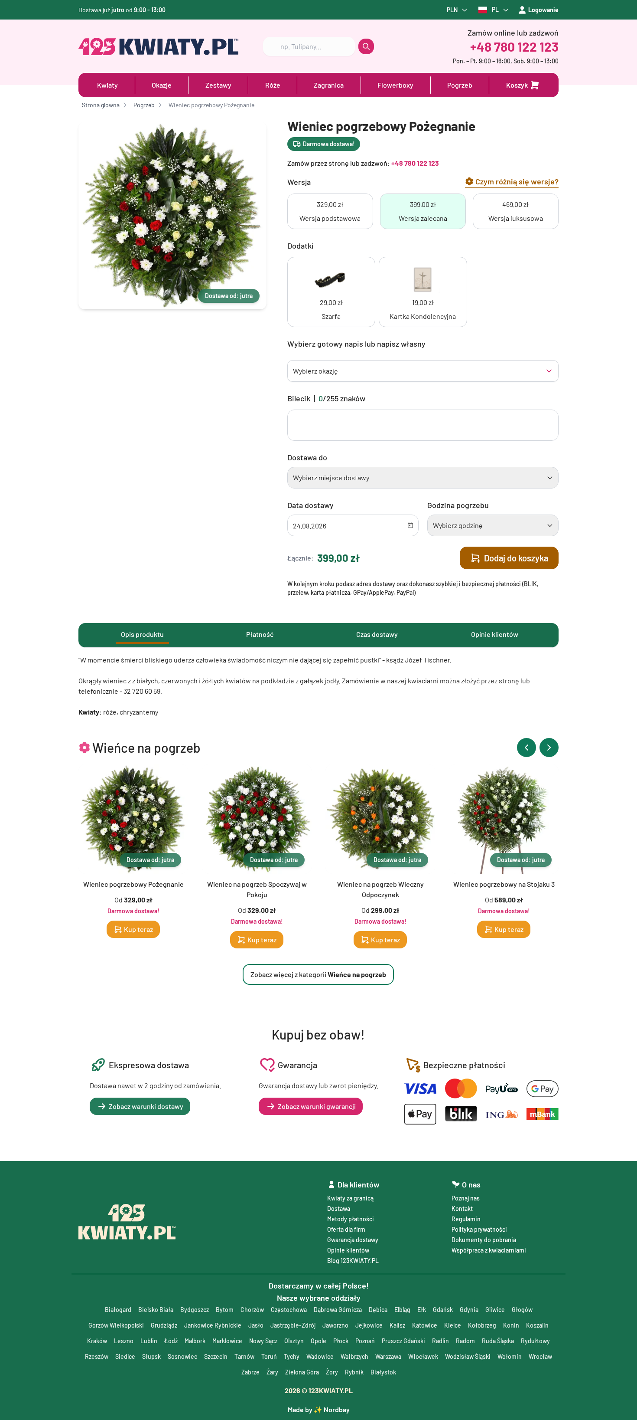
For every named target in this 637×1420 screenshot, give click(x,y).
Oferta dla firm (346, 1229)
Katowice (424, 1325)
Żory (332, 1372)
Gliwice (495, 1309)
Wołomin (509, 1356)
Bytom (225, 1309)
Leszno (123, 1341)
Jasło (255, 1325)
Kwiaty (107, 85)
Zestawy (218, 85)
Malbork (195, 1341)
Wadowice (320, 1356)
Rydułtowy (535, 1341)
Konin (511, 1325)
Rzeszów (96, 1356)
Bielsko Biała (155, 1309)
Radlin (440, 1341)
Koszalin (537, 1325)
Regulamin (466, 1219)
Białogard (118, 1309)
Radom (465, 1341)
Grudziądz (164, 1325)
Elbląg (402, 1309)
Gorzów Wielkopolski (116, 1325)
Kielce (452, 1325)
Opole (318, 1341)
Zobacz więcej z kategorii (318, 974)
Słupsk (151, 1356)
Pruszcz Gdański (403, 1341)
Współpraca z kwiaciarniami (489, 1250)
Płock (340, 1341)
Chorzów (252, 1309)
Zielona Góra (302, 1372)
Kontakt (462, 1208)
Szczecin (216, 1356)
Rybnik (354, 1372)
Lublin (148, 1341)
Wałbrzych (354, 1356)
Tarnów (244, 1356)
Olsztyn (294, 1341)
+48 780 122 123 (514, 46)
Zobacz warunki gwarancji (317, 1106)
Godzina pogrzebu (458, 505)
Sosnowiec (182, 1356)
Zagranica (329, 85)
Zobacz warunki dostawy (146, 1106)
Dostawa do (307, 457)
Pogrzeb (459, 85)
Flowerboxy (395, 85)
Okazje (162, 85)
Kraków (97, 1341)
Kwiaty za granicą (350, 1198)
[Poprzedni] (526, 747)
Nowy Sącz (263, 1341)
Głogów (522, 1309)
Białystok (383, 1372)
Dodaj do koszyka (516, 558)
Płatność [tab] (259, 634)
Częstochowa (289, 1309)
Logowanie (543, 9)
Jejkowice (369, 1325)
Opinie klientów (348, 1250)
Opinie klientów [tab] (494, 634)
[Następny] (549, 747)
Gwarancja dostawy (352, 1239)
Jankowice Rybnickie (212, 1325)
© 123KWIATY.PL (319, 1390)
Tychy (291, 1356)
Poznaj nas (466, 1198)
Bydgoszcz (194, 1309)
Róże (272, 85)
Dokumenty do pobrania (484, 1239)
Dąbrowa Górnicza (338, 1309)
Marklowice (227, 1341)
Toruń (269, 1356)
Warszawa (388, 1356)
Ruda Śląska (498, 1341)
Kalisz (397, 1325)
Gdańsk (443, 1309)
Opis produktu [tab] (142, 634)
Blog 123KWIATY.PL (353, 1260)
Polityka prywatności (479, 1229)
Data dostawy (310, 505)
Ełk (421, 1309)
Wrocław (540, 1356)
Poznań (365, 1341)
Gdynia (469, 1309)
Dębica (378, 1309)
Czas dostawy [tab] (377, 634)
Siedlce (125, 1356)
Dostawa (338, 1208)
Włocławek (423, 1356)
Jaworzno (335, 1325)
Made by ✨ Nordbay (319, 1409)
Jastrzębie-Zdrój (292, 1325)
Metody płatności (350, 1219)
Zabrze (250, 1372)
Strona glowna (101, 104)
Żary (272, 1372)
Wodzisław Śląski (468, 1356)
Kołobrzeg (482, 1325)
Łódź (171, 1341)
